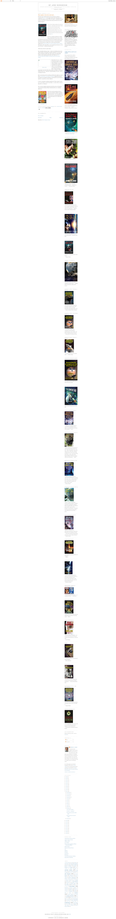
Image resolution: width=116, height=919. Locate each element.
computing (66, 868)
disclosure (70, 872)
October (68, 795)
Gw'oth (77, 880)
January (68, 818)
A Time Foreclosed (67, 862)
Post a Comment (40, 115)
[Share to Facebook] (49, 107)
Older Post (61, 117)
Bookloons (66, 854)
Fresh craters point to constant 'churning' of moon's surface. (52, 43)
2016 (67, 820)
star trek (68, 901)
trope (75, 904)
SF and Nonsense (58, 5)
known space (73, 883)
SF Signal (66, 851)
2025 (67, 778)
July (67, 800)
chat (76, 867)
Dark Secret (59, 106)
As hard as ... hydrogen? (70, 811)
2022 (67, 783)
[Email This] (45, 107)
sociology (67, 899)
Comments (68, 741)
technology (67, 902)
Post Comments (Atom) (46, 119)
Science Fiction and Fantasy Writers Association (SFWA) (70, 844)
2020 (67, 786)
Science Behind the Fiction (73, 894)
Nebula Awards (67, 846)
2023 (67, 781)
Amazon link (42, 104)
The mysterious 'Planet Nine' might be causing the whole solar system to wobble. (49, 56)
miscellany (72, 886)
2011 (67, 828)
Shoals (66, 898)
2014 (67, 823)
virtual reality (67, 905)
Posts (67, 739)
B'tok (70, 864)
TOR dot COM (67, 841)
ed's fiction (67, 874)
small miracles (75, 898)
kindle (67, 883)
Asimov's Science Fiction (69, 839)
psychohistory (66, 891)
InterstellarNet (75, 881)
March (68, 806)
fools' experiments (72, 877)
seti (77, 896)
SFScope (66, 850)
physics (39, 107)
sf (66, 897)
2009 (67, 831)
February (68, 808)
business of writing (68, 867)
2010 (67, 829)
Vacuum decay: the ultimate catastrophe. (47, 76)
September (69, 797)
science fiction (69, 896)
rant (75, 891)
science (43, 107)
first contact (71, 876)
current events (68, 870)
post (70, 914)
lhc (71, 884)
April (68, 804)
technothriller (75, 902)
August (68, 798)
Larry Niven (67, 884)
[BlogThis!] (46, 107)
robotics (70, 892)
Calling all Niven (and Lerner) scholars (70, 52)
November (68, 793)
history (67, 881)
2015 (67, 822)
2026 (67, 776)
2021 (67, 784)
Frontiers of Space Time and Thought (70, 878)
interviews (68, 882)
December (68, 792)
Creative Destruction (73, 868)
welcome (72, 905)
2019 (67, 787)
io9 (65, 849)
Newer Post (40, 117)
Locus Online (67, 842)
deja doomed (71, 871)
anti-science (67, 863)
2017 (67, 791)
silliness (69, 898)
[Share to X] (48, 107)
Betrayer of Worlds (68, 866)
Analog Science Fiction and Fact (70, 838)
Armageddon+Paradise (74, 863)
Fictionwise (66, 853)
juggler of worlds (75, 882)
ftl (77, 878)
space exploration (74, 899)
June (68, 801)
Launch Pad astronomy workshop (70, 856)
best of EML (74, 864)
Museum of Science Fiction (69, 847)
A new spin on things (70, 809)
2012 (67, 826)
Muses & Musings (73, 887)
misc (66, 886)
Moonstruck (66, 887)
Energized (71, 875)
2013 (67, 825)
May (68, 803)
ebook (74, 872)
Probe (75, 890)
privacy (70, 890)
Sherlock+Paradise (74, 897)
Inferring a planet (44, 67)
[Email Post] (39, 109)
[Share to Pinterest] (50, 107)
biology (75, 866)
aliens (75, 862)
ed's (76, 872)
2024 (67, 780)
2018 (67, 789)
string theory (74, 901)
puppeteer (71, 891)
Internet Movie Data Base (69, 857)
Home (51, 117)
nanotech (66, 888)
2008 (67, 833)
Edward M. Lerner (73, 747)
